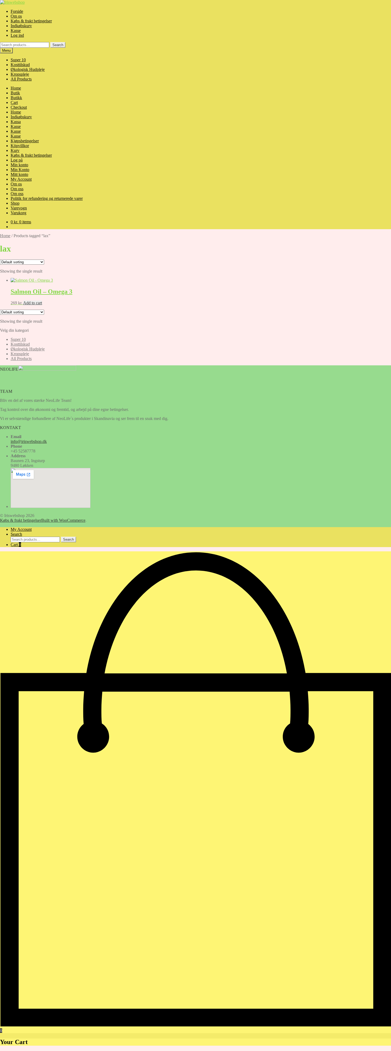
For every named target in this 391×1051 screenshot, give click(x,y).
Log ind (17, 35)
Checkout (19, 107)
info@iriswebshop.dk (29, 441)
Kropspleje (20, 74)
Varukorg (18, 213)
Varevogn (19, 208)
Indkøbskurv (21, 25)
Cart (14, 102)
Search (57, 45)
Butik (15, 93)
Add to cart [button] (32, 303)
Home (16, 88)
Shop (15, 203)
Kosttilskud (20, 64)
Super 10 (18, 60)
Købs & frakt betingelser (31, 21)
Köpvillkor (20, 145)
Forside (17, 11)
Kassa (16, 121)
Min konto (19, 165)
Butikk (16, 97)
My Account (21, 179)
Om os (16, 16)
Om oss (17, 189)
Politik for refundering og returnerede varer (47, 198)
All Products (21, 79)
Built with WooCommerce (63, 520)
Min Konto (20, 169)
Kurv (15, 150)
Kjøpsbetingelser (25, 141)
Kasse (16, 30)
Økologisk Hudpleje (28, 69)
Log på (17, 160)
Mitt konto (19, 174)
